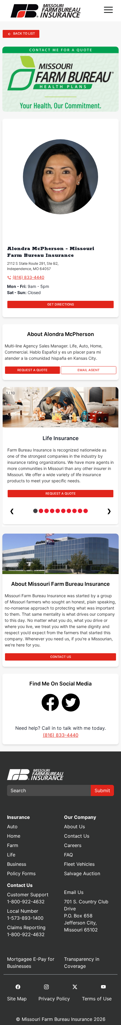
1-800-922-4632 (26, 901)
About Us (74, 826)
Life (11, 855)
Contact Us (76, 836)
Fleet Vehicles (79, 864)
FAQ (68, 855)
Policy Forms (21, 873)
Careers (72, 845)
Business (16, 864)
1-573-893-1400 (25, 918)
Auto (12, 826)
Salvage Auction (82, 873)
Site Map (17, 999)
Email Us (73, 892)
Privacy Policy (54, 999)
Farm (12, 845)
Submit (102, 790)
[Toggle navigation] (108, 11)
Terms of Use (97, 999)
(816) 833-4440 (28, 277)
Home (13, 836)
